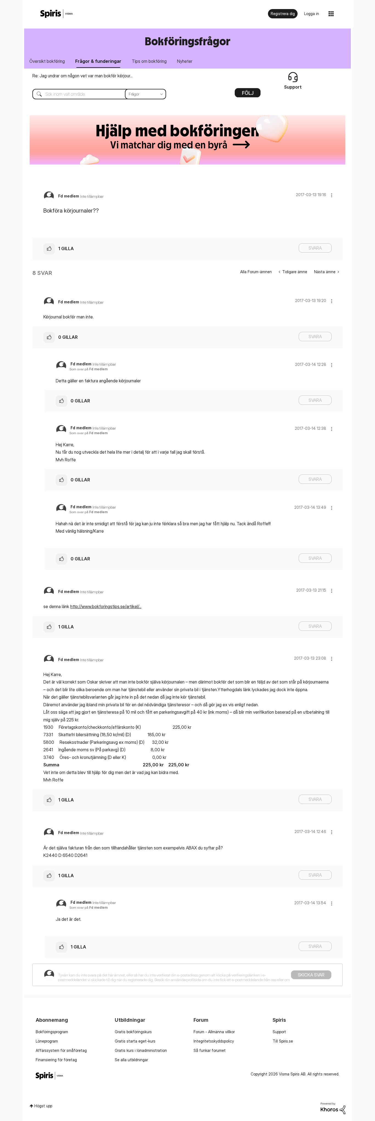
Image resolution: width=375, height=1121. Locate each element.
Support (279, 1031)
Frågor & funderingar (98, 61)
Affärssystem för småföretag (61, 1050)
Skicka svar (311, 975)
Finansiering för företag (56, 1059)
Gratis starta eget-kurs (135, 1041)
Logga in (311, 13)
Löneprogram (47, 1041)
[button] (331, 195)
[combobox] (95, 94)
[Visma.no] (56, 13)
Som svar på (88, 369)
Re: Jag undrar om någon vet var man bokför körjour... (82, 75)
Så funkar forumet (210, 1050)
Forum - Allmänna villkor (214, 1031)
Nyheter (184, 61)
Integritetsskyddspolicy (214, 1041)
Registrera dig (283, 13)
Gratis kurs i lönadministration (141, 1050)
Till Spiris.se (283, 1041)
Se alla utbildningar (131, 1059)
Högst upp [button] (43, 1105)
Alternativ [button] (247, 94)
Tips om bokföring (149, 61)
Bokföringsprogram (52, 1031)
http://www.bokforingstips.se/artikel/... (105, 606)
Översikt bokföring (47, 61)
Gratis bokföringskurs (133, 1031)
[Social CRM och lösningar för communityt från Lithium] (333, 1108)
